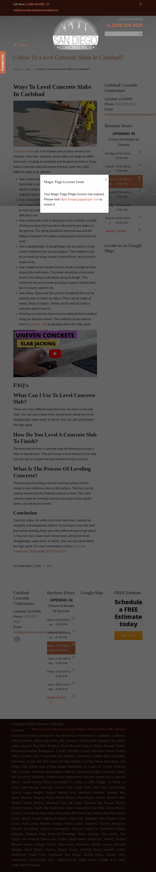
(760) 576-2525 (36, 4)
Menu (23, 45)
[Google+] (141, 4)
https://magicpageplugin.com (79, 199)
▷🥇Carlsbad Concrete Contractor (81, 33)
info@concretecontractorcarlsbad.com (35, 10)
